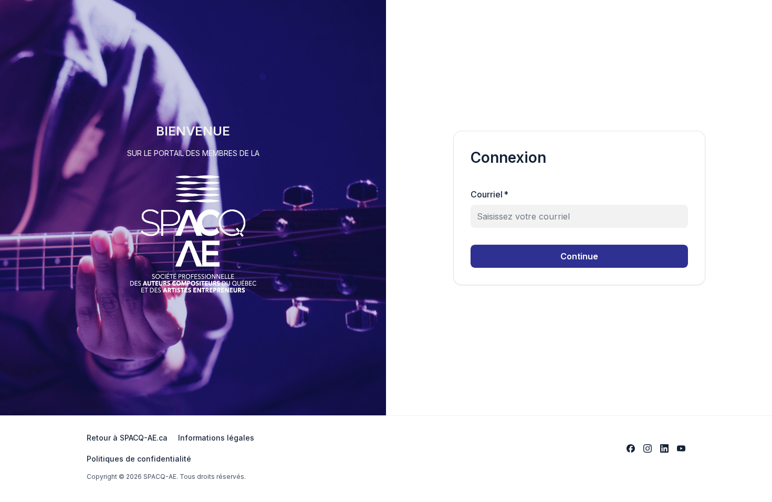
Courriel (489, 194)
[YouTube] (681, 448)
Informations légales (216, 437)
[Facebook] (631, 448)
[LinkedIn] (664, 448)
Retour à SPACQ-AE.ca (127, 437)
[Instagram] (647, 448)
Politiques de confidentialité (139, 458)
